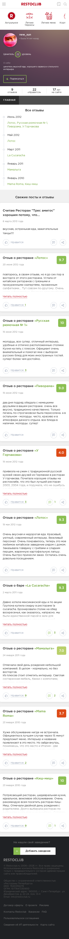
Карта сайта (47, 925)
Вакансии (34, 912)
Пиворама (14, 126)
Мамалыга (14, 169)
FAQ (44, 912)
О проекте (31, 905)
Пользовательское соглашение (21, 918)
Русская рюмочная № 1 (32, 123)
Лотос (11, 123)
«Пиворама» (44, 386)
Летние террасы (29, 24)
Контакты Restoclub (15, 912)
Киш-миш (31, 184)
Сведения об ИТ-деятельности (21, 925)
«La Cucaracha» (37, 585)
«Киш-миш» (43, 778)
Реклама (44, 905)
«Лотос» (41, 258)
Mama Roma (15, 184)
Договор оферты (13, 905)
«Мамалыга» (44, 648)
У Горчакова (30, 126)
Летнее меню (48, 23)
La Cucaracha (16, 155)
